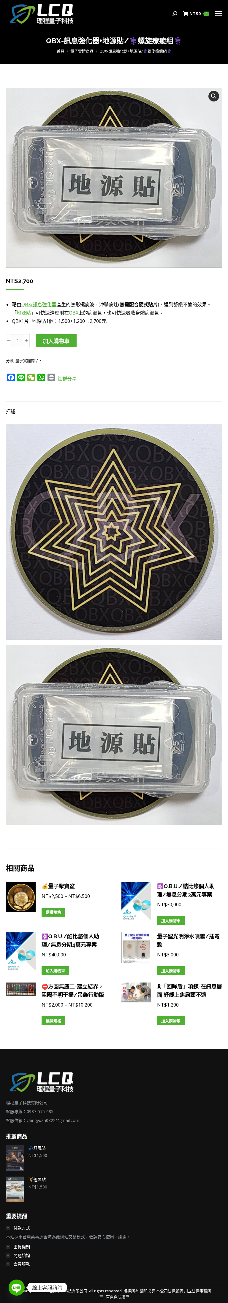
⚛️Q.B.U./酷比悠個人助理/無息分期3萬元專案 (186, 890)
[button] (213, 96)
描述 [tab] (10, 411)
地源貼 (24, 313)
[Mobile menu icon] (218, 13)
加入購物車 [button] (170, 920)
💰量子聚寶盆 (58, 886)
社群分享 (67, 378)
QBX (73, 313)
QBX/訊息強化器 (38, 304)
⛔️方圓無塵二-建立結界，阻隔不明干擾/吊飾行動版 (73, 990)
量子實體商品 (27, 360)
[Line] (17, 1288)
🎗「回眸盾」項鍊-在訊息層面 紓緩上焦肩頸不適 (189, 990)
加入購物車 (56, 341)
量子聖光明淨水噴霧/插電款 (188, 940)
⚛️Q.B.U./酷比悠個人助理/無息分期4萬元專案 (70, 940)
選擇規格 (53, 912)
